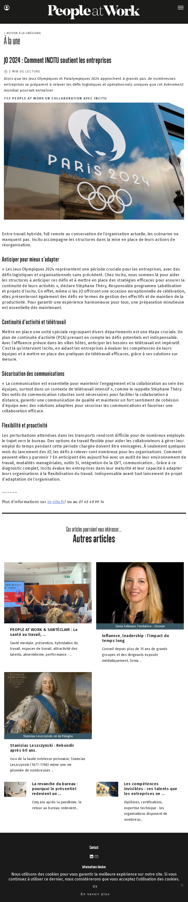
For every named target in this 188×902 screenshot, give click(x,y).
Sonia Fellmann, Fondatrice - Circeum (140, 626)
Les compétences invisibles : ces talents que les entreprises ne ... (150, 788)
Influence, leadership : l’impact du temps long (135, 638)
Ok (95, 886)
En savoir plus (95, 894)
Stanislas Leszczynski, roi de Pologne (48, 736)
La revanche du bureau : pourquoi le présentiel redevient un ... (55, 788)
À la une (12, 41)
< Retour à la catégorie (22, 33)
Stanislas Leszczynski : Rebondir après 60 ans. (42, 748)
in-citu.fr (55, 501)
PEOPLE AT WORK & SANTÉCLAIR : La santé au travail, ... (44, 632)
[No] (181, 885)
